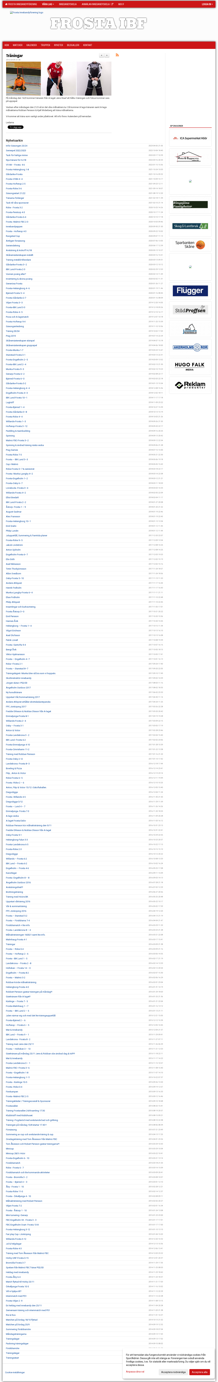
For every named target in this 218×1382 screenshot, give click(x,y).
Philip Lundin (12, 530)
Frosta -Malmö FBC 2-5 (17, 1096)
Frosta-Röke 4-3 (14, 1248)
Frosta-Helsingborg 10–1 (18, 521)
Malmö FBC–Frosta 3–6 (17, 1068)
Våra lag (47, 4)
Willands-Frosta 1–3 (16, 421)
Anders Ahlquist (14, 583)
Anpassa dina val (135, 1371)
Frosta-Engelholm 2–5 (17, 359)
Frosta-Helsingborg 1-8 (17, 169)
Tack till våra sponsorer (17, 203)
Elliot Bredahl (12, 497)
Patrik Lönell (12, 640)
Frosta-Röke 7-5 (14, 454)
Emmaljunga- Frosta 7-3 (17, 811)
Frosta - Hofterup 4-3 (16, 231)
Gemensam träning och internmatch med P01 (28, 1310)
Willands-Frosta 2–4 (16, 721)
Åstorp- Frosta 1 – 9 (16, 507)
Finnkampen (12, 1091)
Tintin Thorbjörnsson (16, 569)
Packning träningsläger (17, 1343)
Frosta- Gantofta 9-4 (16, 645)
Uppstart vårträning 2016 (18, 901)
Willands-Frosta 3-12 (16, 1239)
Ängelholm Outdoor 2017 (18, 687)
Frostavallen (12, 1106)
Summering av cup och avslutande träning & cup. (30, 1134)
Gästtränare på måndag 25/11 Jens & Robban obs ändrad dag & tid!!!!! (40, 1053)
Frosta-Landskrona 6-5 (17, 844)
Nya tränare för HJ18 (16, 160)
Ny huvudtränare (14, 692)
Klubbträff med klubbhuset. (19, 1115)
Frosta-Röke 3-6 (14, 188)
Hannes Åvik (12, 621)
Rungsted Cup (13, 236)
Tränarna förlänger (15, 198)
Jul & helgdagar (13, 1243)
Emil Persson (12, 616)
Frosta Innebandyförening (22, 4)
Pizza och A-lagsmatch (17, 317)
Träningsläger (12, 1339)
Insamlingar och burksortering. (21, 607)
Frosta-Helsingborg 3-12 (18, 1229)
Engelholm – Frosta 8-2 (17, 973)
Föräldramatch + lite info (18, 925)
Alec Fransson (13, 516)
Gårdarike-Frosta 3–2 (16, 264)
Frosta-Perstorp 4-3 (15, 212)
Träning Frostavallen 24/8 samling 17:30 (25, 1110)
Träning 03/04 (12, 331)
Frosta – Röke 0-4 (15, 949)
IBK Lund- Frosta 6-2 (16, 740)
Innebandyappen (14, 226)
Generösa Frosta (14, 283)
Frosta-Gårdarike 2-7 (16, 298)
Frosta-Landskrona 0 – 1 (18, 1063)
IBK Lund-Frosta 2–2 (16, 502)
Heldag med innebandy (17, 1272)
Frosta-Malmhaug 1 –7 (17, 1006)
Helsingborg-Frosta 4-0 (17, 987)
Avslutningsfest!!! (14, 887)
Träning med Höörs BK (17, 896)
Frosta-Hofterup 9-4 (15, 321)
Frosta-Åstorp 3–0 (15, 611)
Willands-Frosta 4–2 (16, 492)
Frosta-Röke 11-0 (14, 1191)
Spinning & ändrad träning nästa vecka (25, 445)
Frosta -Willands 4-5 (16, 797)
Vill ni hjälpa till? (13, 1291)
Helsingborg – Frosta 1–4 (19, 626)
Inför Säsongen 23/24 (16, 145)
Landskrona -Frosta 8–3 (18, 763)
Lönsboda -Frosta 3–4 (17, 488)
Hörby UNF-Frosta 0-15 (17, 1258)
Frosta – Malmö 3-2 (15, 977)
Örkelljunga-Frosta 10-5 (17, 1286)
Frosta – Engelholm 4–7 (18, 659)
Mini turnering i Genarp (17, 1215)
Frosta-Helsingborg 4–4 (18, 388)
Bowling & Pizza (14, 768)
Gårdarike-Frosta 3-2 (16, 383)
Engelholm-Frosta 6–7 (17, 554)
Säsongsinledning (15, 326)
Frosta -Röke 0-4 (14, 1087)
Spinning (10, 435)
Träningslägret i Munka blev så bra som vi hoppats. (31, 673)
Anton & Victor (13, 730)
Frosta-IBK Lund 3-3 (15, 307)
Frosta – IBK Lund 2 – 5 (17, 1011)
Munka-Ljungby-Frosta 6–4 (19, 592)
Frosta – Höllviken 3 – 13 (18, 1049)
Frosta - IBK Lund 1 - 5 (16, 958)
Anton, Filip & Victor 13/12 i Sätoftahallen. (26, 787)
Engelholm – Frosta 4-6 (17, 868)
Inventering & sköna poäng (19, 279)
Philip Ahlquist (13, 602)
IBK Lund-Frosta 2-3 (15, 269)
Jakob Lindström (14, 545)
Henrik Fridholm (13, 588)
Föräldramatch (13, 1163)
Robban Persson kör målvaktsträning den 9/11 (28, 825)
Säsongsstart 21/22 (15, 193)
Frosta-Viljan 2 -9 (14, 1300)
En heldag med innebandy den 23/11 (24, 1305)
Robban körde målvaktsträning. (21, 982)
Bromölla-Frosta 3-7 (15, 1262)
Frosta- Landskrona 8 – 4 (18, 930)
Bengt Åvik (11, 649)
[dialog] (169, 1363)
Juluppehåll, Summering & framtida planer (26, 535)
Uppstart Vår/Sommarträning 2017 (23, 697)
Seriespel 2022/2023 (16, 150)
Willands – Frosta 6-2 (16, 858)
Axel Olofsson (13, 635)
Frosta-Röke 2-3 (14, 849)
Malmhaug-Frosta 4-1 (16, 939)
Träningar (14, 55)
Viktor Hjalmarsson (15, 654)
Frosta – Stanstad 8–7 (17, 668)
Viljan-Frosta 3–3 (14, 302)
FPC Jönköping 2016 (16, 911)
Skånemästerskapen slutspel (20, 340)
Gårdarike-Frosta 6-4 (16, 217)
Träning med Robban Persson (20, 754)
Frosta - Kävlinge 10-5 (16, 1082)
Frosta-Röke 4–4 (14, 416)
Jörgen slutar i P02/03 (16, 683)
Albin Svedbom (13, 573)
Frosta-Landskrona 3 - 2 (17, 735)
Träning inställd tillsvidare (18, 260)
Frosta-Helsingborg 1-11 (18, 1077)
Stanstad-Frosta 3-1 (15, 355)
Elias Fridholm (13, 597)
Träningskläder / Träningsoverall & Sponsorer (28, 1101)
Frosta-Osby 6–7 (14, 483)
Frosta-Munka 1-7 (14, 350)
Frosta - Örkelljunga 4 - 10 (18, 1196)
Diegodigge (12, 792)
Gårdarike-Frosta (14, 174)
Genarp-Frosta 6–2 (15, 374)
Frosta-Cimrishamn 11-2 (17, 749)
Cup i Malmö (12, 464)
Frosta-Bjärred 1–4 (15, 407)
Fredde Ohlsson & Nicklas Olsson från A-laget (28, 711)
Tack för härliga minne (17, 155)
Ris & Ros (10, 1315)
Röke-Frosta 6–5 (14, 778)
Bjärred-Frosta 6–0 (15, 378)
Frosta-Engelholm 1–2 (17, 478)
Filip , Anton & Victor (16, 773)
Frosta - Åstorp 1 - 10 (16, 1210)
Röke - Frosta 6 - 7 (15, 1167)
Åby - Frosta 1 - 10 (15, 1186)
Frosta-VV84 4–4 (14, 179)
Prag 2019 (11, 336)
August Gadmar (13, 511)
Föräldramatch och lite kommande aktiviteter (28, 1172)
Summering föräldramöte (18, 1329)
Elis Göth (10, 559)
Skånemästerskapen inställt (19, 255)
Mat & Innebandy (14, 1030)
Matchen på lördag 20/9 (17, 1324)
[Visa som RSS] (117, 55)
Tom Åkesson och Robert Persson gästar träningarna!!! (32, 1144)
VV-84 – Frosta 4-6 (15, 164)
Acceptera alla (199, 1372)
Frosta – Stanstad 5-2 (16, 915)
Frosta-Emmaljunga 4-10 (18, 744)
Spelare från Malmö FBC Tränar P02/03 (25, 1267)
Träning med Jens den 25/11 (20, 1044)
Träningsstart (12, 1358)
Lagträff (10, 402)
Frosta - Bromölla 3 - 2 (16, 1177)
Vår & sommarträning (16, 906)
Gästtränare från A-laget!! (18, 996)
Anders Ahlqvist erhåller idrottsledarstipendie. (28, 702)
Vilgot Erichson (13, 630)
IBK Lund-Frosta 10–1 (16, 397)
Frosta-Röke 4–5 (14, 312)
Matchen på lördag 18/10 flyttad (21, 1320)
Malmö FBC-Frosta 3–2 (17, 440)
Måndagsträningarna (16, 1334)
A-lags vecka (12, 816)
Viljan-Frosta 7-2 (14, 1205)
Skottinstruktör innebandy (18, 678)
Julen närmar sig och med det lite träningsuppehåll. (31, 1015)
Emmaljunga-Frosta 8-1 (17, 716)
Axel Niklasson (13, 564)
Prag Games (12, 450)
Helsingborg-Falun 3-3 (17, 839)
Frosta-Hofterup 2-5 (15, 183)
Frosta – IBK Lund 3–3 (17, 459)
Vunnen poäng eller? (16, 274)
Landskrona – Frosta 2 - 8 (18, 963)
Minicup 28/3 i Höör (15, 1153)
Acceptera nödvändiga (173, 1372)
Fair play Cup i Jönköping (18, 1234)
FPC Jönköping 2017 (16, 706)
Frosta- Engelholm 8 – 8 (17, 877)
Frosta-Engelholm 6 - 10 (17, 1158)
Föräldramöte (12, 1348)
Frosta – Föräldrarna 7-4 (18, 920)
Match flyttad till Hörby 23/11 (20, 1281)
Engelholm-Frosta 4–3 (17, 393)
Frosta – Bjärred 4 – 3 (16, 1182)
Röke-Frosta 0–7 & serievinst (20, 469)
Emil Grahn (11, 526)
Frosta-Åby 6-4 (13, 1277)
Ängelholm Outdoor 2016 (18, 882)
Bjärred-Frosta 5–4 (15, 293)
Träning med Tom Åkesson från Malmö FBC (27, 1253)
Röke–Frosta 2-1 (14, 664)
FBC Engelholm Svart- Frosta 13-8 (22, 1224)
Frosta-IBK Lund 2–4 (16, 364)
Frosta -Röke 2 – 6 (15, 782)
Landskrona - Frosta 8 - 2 (18, 1039)
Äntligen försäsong (15, 241)
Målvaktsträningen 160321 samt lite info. (25, 934)
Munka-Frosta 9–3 (15, 369)
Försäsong (11, 1129)
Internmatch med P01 (16, 1296)
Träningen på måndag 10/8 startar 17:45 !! (26, 1125)
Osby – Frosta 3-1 (15, 725)
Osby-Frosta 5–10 (15, 578)
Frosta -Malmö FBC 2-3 (17, 222)
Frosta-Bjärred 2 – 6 (15, 1020)
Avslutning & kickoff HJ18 (19, 250)
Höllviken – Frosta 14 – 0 (18, 968)
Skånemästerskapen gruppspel (21, 345)
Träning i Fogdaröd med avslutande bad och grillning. (32, 1120)
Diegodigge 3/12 (14, 801)
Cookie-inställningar (15, 1372)
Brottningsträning (14, 892)
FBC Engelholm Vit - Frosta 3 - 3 (21, 1220)
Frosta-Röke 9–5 (14, 540)
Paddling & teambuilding (18, 431)
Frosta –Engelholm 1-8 (17, 1072)
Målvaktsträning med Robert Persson (24, 1201)
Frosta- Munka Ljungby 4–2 (19, 473)
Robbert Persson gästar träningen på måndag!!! (29, 992)
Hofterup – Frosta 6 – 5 (17, 1025)
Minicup (10, 1148)
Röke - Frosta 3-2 (14, 207)
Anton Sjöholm (13, 549)
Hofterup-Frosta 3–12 (16, 426)
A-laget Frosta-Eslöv (16, 820)
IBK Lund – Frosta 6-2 (16, 863)
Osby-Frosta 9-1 (14, 835)
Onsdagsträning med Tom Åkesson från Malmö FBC (31, 1139)
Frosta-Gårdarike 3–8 (16, 412)
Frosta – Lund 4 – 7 (15, 806)
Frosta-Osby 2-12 (14, 759)
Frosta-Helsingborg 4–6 (18, 288)
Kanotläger (11, 873)
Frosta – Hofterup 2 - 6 (17, 954)
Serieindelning (13, 245)
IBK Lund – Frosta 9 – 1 (17, 1034)
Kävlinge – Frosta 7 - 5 (17, 1001)
